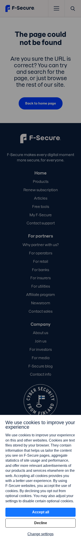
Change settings (40, 534)
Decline (40, 523)
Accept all (40, 512)
